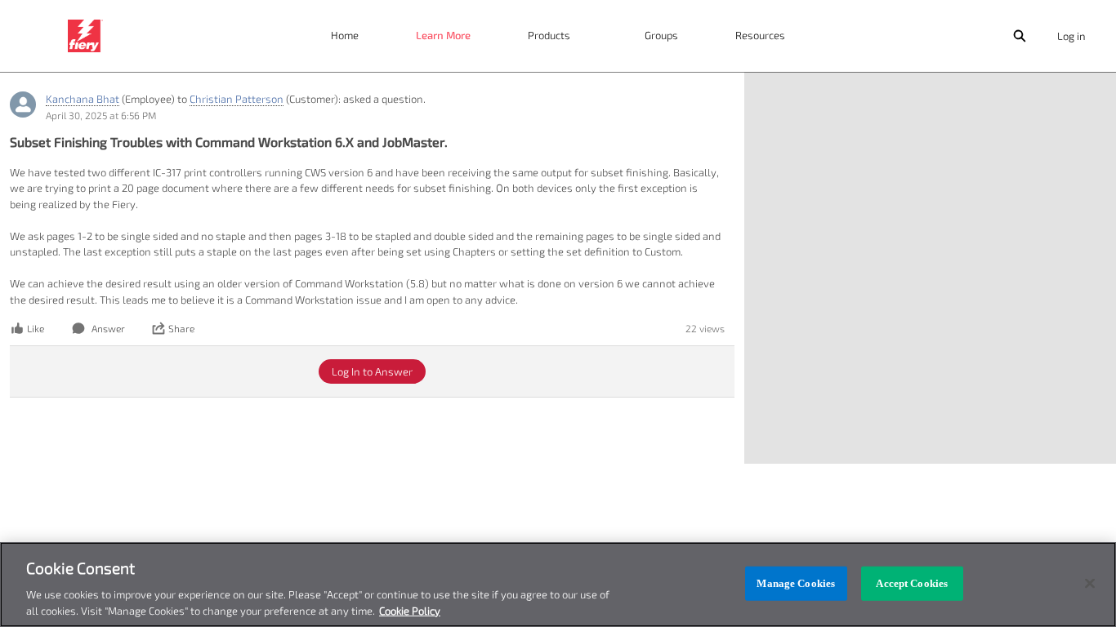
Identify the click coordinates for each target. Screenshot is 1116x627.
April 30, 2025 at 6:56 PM (101, 115)
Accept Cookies (912, 583)
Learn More (443, 35)
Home (345, 35)
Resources (760, 35)
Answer (108, 328)
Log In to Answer (372, 371)
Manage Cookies (796, 583)
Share (181, 328)
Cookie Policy (409, 609)
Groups (661, 35)
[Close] (1090, 584)
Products (549, 35)
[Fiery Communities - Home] (85, 36)
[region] (558, 584)
